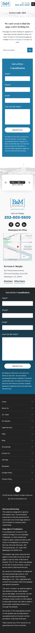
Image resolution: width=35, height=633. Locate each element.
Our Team (5, 415)
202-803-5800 (17, 217)
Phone (8, 85)
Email (7, 96)
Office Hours (19, 281)
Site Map (5, 460)
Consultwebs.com (21, 499)
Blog (3, 440)
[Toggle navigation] (33, 4)
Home (4, 402)
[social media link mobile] (11, 224)
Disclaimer (5, 466)
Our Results (6, 421)
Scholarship (6, 447)
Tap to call (22, 4)
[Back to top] (17, 487)
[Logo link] (5, 4)
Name (7, 74)
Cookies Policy (7, 473)
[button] (5, 182)
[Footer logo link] (17, 199)
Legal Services (7, 427)
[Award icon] (17, 181)
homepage (18, 39)
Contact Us (6, 453)
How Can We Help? (13, 107)
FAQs (4, 434)
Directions (8, 281)
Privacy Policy (7, 479)
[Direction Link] (17, 234)
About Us (5, 408)
